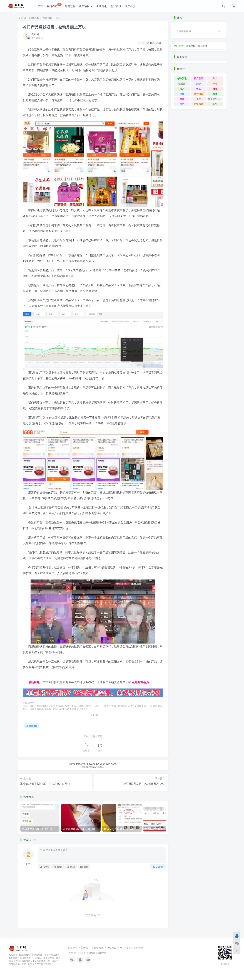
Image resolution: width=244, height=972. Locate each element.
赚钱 (182, 98)
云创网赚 (98, 947)
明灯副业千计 (215, 98)
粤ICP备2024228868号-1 (132, 947)
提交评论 (158, 867)
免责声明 (72, 947)
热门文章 (179, 45)
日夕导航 (28, 676)
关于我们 (85, 947)
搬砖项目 (198, 93)
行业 (215, 103)
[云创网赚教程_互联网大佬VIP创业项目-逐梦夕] (18, 947)
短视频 (181, 83)
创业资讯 (115, 6)
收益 (198, 88)
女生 (215, 88)
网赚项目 (48, 17)
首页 (40, 6)
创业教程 (190, 45)
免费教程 (70, 6)
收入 (182, 88)
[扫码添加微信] (236, 943)
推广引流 (130, 6)
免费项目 (84, 6)
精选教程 (54, 5)
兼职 (198, 83)
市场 (215, 93)
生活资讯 (101, 6)
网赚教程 (34, 17)
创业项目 (202, 45)
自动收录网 (101, 952)
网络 (182, 103)
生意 (198, 98)
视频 (182, 93)
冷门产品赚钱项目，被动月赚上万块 (54, 27)
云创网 (35, 34)
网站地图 (111, 947)
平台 (215, 83)
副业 (215, 78)
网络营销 (198, 103)
